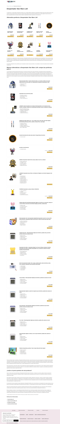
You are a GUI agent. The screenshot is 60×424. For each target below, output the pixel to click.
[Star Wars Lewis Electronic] (10, 45)
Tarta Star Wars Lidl (11, 399)
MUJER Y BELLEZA (31, 418)
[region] (11, 417)
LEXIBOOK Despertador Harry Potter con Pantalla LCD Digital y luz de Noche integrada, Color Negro (35, 174)
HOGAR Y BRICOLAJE (45, 418)
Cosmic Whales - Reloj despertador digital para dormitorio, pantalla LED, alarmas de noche (35, 277)
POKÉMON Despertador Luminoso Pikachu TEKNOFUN (39, 51)
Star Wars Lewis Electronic (9, 51)
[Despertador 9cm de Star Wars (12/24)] (20, 26)
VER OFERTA (11, 36)
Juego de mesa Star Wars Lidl (12, 400)
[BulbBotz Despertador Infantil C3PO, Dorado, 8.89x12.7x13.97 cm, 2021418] (20, 45)
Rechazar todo (10, 420)
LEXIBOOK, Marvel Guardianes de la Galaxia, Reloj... (30, 32)
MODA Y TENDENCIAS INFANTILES (40, 414)
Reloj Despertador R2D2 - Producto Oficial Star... (10, 32)
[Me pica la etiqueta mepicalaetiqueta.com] (11, 1)
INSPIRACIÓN (31, 414)
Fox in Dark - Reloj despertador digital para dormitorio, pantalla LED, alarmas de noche (34, 320)
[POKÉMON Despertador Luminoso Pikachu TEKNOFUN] (39, 45)
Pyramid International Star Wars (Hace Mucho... (49, 32)
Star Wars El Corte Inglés (11, 402)
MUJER (27, 414)
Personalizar (5, 420)
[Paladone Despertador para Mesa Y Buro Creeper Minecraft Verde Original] (13, 352)
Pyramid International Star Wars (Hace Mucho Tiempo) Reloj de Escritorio (32, 135)
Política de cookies (30, 410)
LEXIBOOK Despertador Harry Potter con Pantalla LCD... (30, 51)
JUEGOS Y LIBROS (37, 418)
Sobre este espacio (45, 410)
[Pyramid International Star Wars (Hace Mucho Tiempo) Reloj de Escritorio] (49, 26)
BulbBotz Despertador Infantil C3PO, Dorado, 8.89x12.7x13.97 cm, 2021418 (32, 159)
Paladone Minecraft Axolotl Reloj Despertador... (49, 51)
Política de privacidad (21, 410)
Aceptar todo (16, 420)
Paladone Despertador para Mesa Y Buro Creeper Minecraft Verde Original (32, 348)
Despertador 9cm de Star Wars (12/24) (20, 32)
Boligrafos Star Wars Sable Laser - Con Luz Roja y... (39, 32)
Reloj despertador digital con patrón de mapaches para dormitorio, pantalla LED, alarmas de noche (35, 292)
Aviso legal (13, 410)
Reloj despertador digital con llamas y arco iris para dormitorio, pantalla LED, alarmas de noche (34, 334)
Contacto (38, 410)
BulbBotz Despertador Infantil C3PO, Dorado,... (20, 51)
